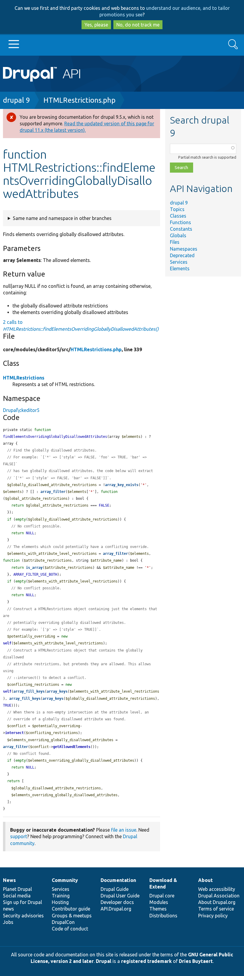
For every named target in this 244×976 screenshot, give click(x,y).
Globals (178, 235)
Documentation (118, 880)
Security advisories (23, 915)
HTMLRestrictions (23, 377)
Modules (158, 902)
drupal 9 (16, 100)
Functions (180, 222)
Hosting (60, 902)
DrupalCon (63, 922)
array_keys (57, 691)
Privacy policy (213, 915)
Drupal (103, 961)
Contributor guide (71, 908)
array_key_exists (121, 485)
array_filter (52, 492)
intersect (14, 733)
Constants (181, 229)
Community (65, 880)
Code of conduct (70, 928)
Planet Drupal (17, 889)
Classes (178, 215)
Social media (17, 895)
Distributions (163, 915)
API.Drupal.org (116, 908)
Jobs (8, 922)
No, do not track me (137, 24)
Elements (180, 268)
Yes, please (96, 24)
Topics (177, 209)
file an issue (123, 830)
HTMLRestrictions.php (79, 100)
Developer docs (117, 902)
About (205, 880)
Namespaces (183, 249)
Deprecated (182, 255)
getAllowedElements (71, 747)
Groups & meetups (72, 915)
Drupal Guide (115, 889)
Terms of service (216, 908)
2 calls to (81, 325)
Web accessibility (216, 889)
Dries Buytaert (196, 961)
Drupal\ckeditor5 (21, 410)
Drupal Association (219, 895)
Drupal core (161, 895)
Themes (158, 908)
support (18, 836)
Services (178, 262)
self (7, 643)
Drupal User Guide (120, 895)
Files (174, 242)
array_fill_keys (29, 691)
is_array (34, 568)
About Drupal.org (216, 902)
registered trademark (146, 961)
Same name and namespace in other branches (62, 218)
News (9, 880)
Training (61, 895)
